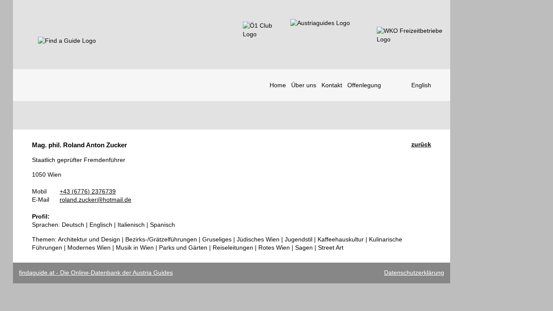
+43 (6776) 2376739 (88, 191)
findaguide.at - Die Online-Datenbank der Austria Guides (96, 272)
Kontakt (331, 85)
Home (278, 85)
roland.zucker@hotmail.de (95, 199)
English (421, 85)
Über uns (303, 85)
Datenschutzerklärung (414, 272)
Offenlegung (364, 85)
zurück (421, 144)
